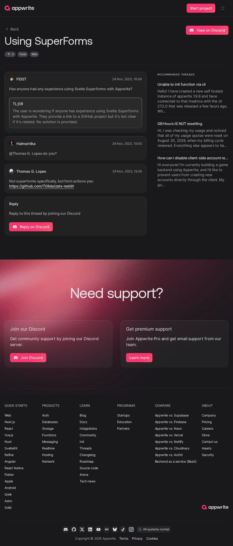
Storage (48, 428)
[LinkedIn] (90, 529)
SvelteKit (11, 448)
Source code (89, 468)
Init (82, 442)
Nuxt (8, 442)
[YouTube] (98, 529)
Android (10, 488)
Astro (8, 501)
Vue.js (9, 435)
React (9, 428)
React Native (14, 468)
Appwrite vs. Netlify (169, 442)
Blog (83, 415)
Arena (84, 474)
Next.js (10, 422)
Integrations (88, 428)
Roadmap (87, 461)
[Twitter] (82, 529)
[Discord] (65, 529)
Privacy (137, 538)
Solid (8, 507)
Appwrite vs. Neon (168, 428)
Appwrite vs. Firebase (170, 422)
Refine (9, 455)
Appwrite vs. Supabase (172, 415)
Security (208, 455)
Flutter (9, 474)
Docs (83, 422)
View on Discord (210, 30)
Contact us (210, 442)
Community (88, 435)
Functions (49, 435)
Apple (9, 481)
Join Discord (31, 357)
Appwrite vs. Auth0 (169, 455)
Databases (50, 422)
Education (124, 422)
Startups (123, 415)
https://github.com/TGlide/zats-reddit (41, 186)
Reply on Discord (34, 226)
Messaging (50, 442)
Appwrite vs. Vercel (169, 435)
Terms (123, 538)
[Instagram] (131, 529)
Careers (207, 428)
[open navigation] (222, 8)
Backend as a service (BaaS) (176, 461)
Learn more (139, 357)
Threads (86, 448)
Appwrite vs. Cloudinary (172, 448)
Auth (45, 415)
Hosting (47, 455)
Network (48, 461)
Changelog (87, 455)
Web (8, 415)
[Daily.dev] (106, 529)
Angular (10, 461)
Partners (123, 428)
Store (206, 435)
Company (209, 415)
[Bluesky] (114, 529)
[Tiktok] (123, 529)
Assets (206, 448)
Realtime (48, 448)
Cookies (152, 538)
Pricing (207, 422)
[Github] (74, 529)
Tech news (87, 481)
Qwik (8, 494)
